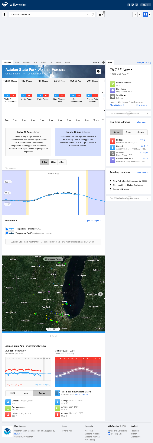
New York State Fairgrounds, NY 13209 (130, 180)
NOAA (17, 433)
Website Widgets (92, 433)
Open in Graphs (92, 220)
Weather (7, 62)
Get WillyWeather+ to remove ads (124, 113)
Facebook (135, 430)
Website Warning (92, 436)
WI (23, 73)
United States (12, 73)
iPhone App (67, 430)
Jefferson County (37, 73)
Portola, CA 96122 (121, 189)
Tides (58, 62)
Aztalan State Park (49, 73)
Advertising (90, 439)
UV (51, 62)
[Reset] (87, 14)
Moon (43, 62)
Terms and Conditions (117, 430)
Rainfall (26, 62)
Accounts (89, 430)
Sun (35, 62)
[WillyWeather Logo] (16, 5)
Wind (17, 62)
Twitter (134, 433)
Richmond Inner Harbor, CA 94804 (128, 185)
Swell (67, 62)
